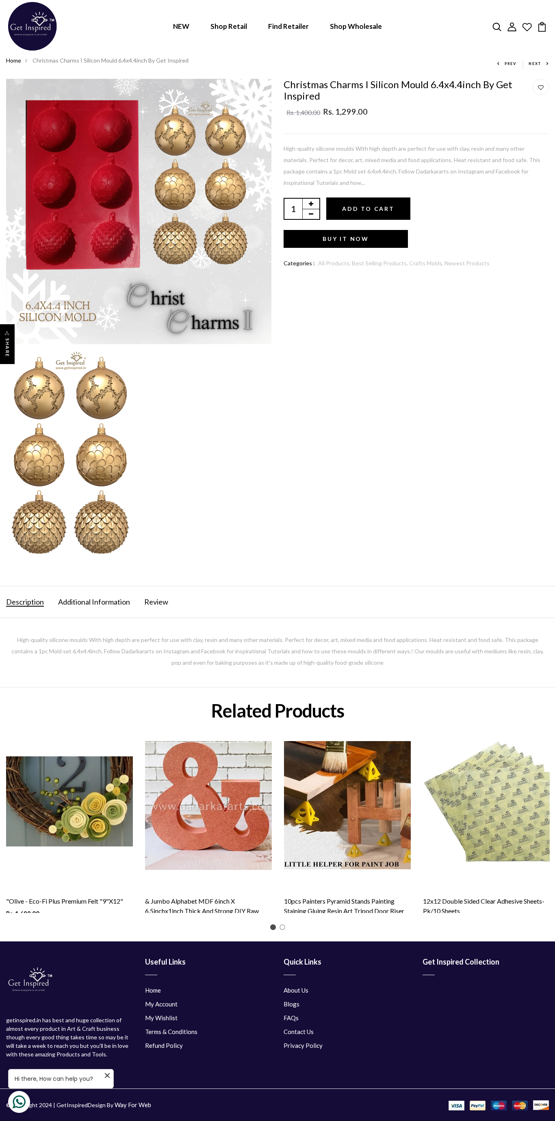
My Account (161, 1004)
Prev (510, 63)
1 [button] (274, 928)
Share (7, 347)
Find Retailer (288, 26)
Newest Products (467, 263)
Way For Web (133, 1104)
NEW (181, 26)
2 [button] (283, 928)
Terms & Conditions (171, 1031)
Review (156, 601)
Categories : (299, 263)
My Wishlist (161, 1017)
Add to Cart (368, 208)
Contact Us (299, 1031)
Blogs (291, 1004)
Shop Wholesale (356, 26)
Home (13, 60)
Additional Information (94, 601)
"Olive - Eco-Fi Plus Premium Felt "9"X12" (64, 901)
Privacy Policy (303, 1045)
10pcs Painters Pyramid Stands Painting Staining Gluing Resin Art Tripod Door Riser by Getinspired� (344, 910)
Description (25, 601)
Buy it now (346, 238)
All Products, (335, 263)
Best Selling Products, (380, 263)
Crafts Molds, (426, 263)
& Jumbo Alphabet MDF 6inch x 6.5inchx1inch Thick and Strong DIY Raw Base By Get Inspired (202, 910)
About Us (296, 990)
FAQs (291, 1017)
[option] (69, 827)
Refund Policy (164, 1045)
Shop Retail (228, 26)
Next (535, 63)
